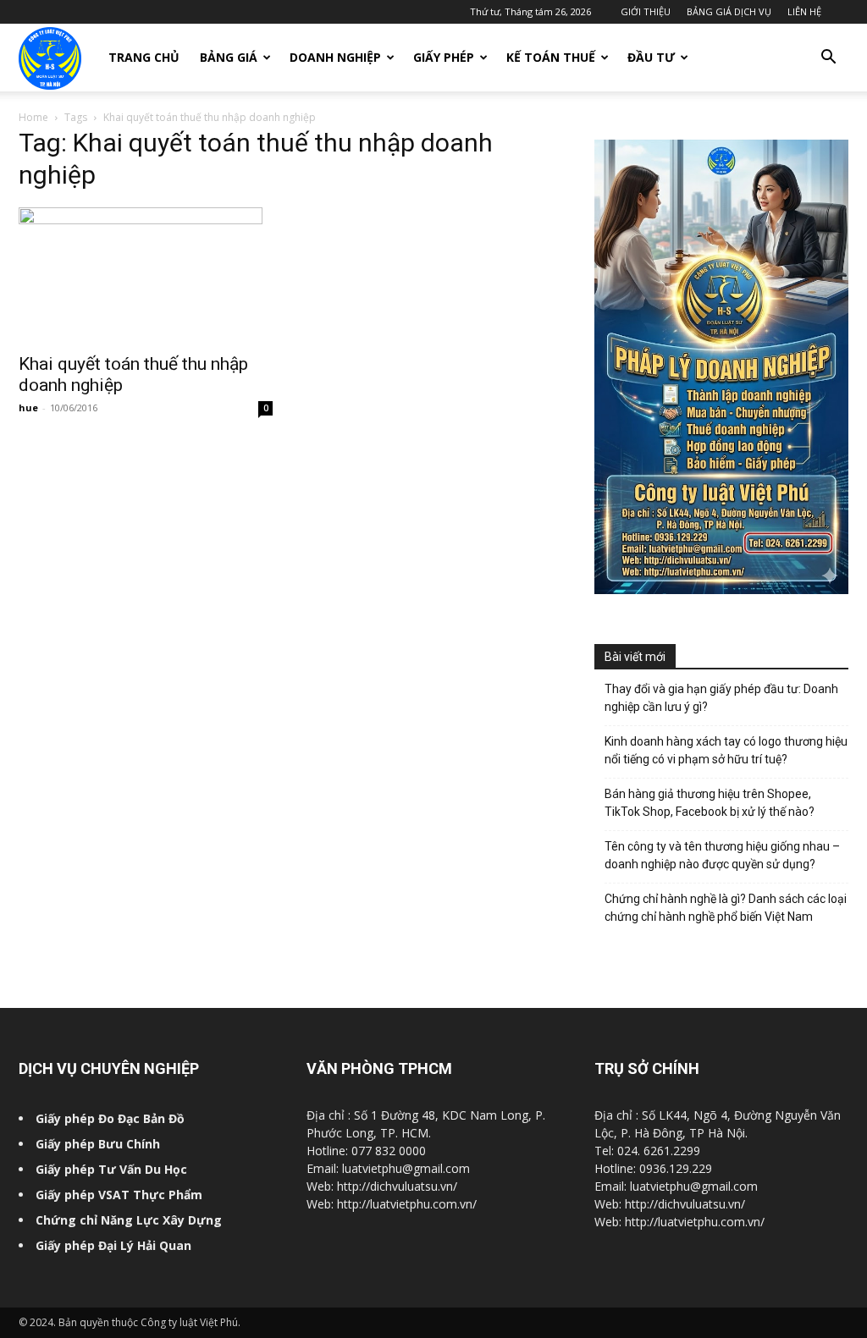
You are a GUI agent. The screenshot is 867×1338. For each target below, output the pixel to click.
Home (33, 117)
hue (28, 407)
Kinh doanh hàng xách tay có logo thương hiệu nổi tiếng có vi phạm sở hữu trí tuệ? (726, 750)
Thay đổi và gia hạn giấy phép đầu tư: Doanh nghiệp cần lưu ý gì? (721, 697)
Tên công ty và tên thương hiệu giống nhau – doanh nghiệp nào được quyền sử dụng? (722, 855)
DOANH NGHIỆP (335, 57)
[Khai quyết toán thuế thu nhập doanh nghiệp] (146, 275)
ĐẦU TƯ (651, 57)
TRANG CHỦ (143, 57)
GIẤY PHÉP (443, 57)
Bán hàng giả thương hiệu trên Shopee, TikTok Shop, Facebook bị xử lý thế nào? (710, 802)
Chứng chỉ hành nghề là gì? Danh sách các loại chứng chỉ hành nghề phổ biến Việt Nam (726, 907)
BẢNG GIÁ (228, 57)
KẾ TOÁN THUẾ (550, 57)
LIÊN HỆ (804, 11)
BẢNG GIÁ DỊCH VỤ (729, 11)
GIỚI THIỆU (646, 11)
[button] (828, 59)
